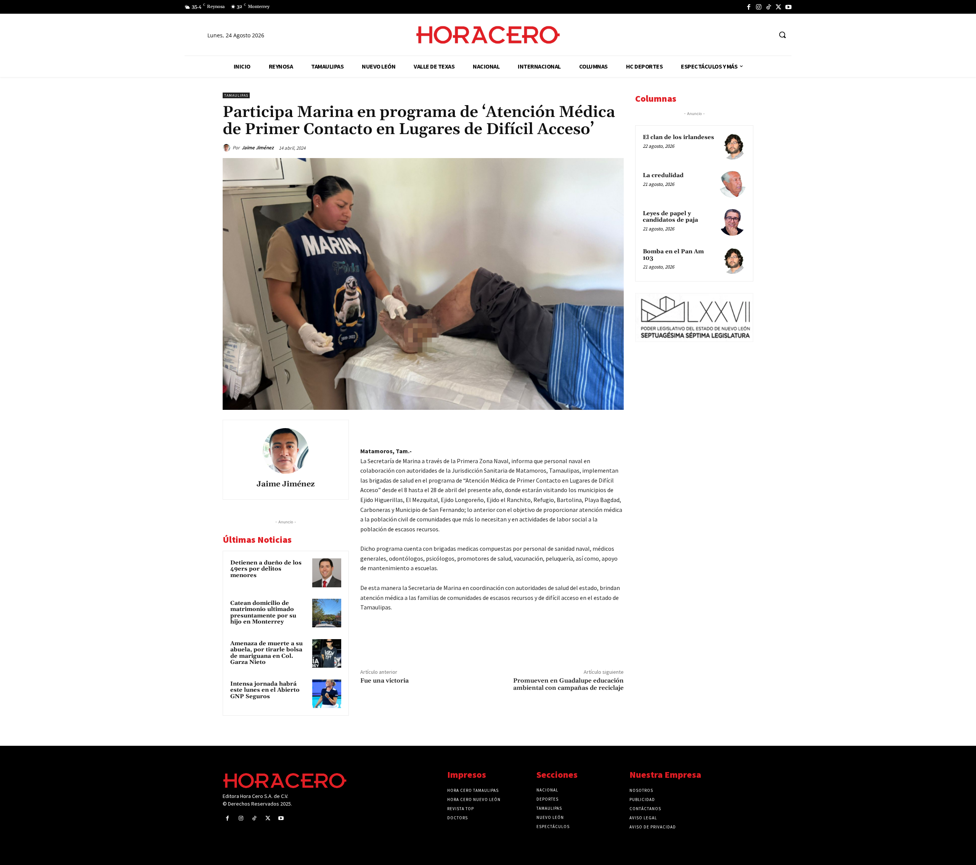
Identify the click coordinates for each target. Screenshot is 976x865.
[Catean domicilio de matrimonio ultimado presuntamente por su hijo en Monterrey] (326, 613)
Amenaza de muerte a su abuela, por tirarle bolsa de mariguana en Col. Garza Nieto (266, 653)
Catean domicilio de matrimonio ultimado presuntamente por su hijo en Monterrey (263, 613)
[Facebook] (749, 7)
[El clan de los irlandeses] (732, 146)
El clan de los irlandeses (678, 137)
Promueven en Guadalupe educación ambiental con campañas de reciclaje (568, 684)
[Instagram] (759, 7)
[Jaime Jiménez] (228, 148)
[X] (778, 7)
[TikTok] (769, 7)
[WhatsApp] (562, 427)
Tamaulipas (236, 95)
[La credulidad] (732, 184)
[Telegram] (580, 427)
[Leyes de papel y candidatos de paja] (732, 222)
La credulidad (663, 175)
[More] (616, 427)
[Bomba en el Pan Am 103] (732, 260)
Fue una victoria (384, 680)
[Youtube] (788, 7)
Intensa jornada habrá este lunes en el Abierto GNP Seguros (265, 690)
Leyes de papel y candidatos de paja (670, 217)
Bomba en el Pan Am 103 (673, 255)
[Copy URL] (597, 427)
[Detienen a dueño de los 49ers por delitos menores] (326, 572)
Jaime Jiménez (258, 147)
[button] (782, 35)
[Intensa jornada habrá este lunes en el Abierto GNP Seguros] (326, 694)
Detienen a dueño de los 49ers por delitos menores (266, 569)
